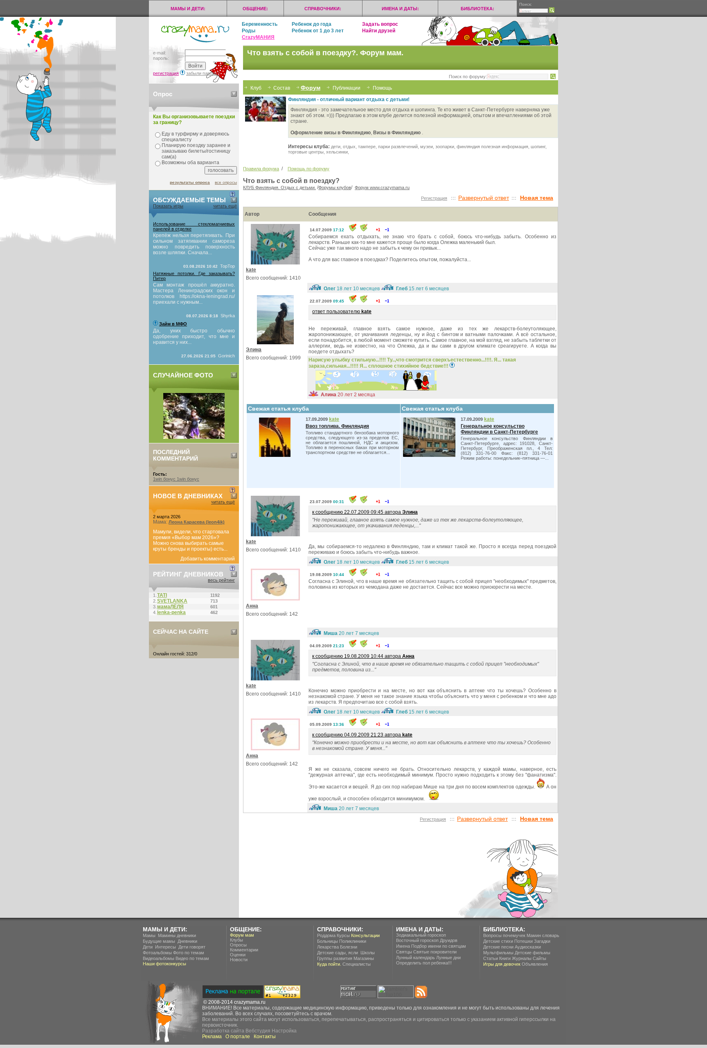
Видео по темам (192, 958)
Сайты (539, 958)
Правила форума (261, 168)
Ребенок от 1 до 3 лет (318, 31)
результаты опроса (190, 182)
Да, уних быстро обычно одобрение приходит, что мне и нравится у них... (194, 336)
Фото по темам (188, 952)
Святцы (404, 951)
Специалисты (356, 964)
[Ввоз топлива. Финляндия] (277, 455)
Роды (248, 31)
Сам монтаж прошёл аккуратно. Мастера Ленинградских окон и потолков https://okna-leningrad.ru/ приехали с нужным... (194, 293)
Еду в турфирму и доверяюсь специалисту (195, 136)
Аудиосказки (528, 946)
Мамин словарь (543, 935)
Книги (505, 958)
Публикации (346, 88)
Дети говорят (191, 946)
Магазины (364, 958)
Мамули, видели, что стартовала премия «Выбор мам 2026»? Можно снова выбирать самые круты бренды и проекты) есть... (191, 540)
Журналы (521, 958)
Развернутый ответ (483, 197)
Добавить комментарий (207, 559)
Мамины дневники (177, 935)
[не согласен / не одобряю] (387, 230)
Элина (253, 349)
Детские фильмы (532, 952)
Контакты (265, 1036)
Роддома (326, 935)
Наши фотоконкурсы (164, 963)
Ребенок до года (311, 24)
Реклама (212, 1036)
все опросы (226, 182)
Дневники (187, 941)
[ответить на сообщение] (363, 230)
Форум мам (242, 935)
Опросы (238, 944)
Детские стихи (498, 941)
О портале (237, 1036)
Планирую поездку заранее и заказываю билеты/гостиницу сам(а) (196, 151)
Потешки (523, 941)
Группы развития (334, 958)
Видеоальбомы (158, 958)
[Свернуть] (234, 94)
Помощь (382, 88)
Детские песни (498, 946)
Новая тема (536, 197)
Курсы (343, 935)
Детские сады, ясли (337, 952)
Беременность (259, 24)
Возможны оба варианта (190, 162)
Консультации (365, 935)
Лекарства (328, 946)
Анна (252, 606)
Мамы (149, 935)
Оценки (237, 954)
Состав (281, 88)
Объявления (535, 964)
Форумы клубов (334, 187)
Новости (239, 959)
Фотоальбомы (157, 952)
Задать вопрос (380, 24)
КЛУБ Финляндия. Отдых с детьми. (279, 187)
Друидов (448, 940)
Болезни (348, 946)
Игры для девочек (501, 964)
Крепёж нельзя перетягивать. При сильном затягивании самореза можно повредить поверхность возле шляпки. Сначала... (194, 244)
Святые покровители (435, 951)
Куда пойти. (329, 964)
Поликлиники (352, 941)
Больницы (327, 941)
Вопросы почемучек (504, 935)
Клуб (255, 88)
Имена (403, 946)
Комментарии (244, 949)
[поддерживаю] (378, 230)
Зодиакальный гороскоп (421, 935)
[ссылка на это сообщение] (352, 230)
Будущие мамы (159, 941)
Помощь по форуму (308, 168)
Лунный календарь (415, 957)
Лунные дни (448, 957)
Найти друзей (378, 31)
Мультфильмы (498, 952)
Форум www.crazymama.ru (382, 187)
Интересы (165, 946)
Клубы (236, 939)
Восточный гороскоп (417, 940)
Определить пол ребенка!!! (424, 962)
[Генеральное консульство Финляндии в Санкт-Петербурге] (431, 455)
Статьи (490, 958)
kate (251, 270)
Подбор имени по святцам (438, 946)
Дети (148, 946)
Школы (367, 952)
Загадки (542, 941)
